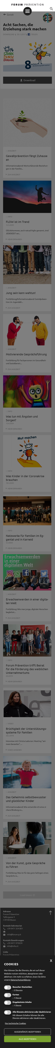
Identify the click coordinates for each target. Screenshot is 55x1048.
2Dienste (18, 990)
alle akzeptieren (27, 1039)
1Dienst (17, 998)
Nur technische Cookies (15, 1023)
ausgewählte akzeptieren (27, 1031)
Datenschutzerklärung (20, 979)
